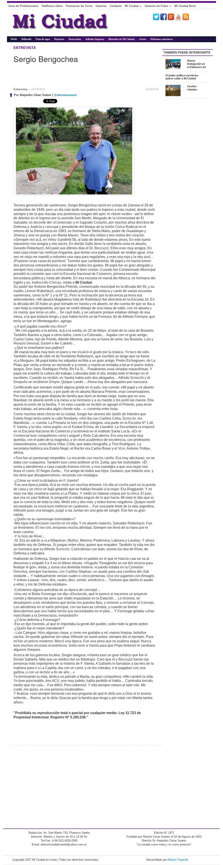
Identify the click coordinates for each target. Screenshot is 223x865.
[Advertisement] (77, 74)
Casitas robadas (192, 88)
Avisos (142, 39)
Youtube (178, 16)
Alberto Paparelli (177, 859)
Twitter (156, 16)
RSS (185, 16)
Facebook (163, 16)
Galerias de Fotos (157, 6)
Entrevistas (75, 39)
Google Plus (171, 16)
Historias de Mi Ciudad (121, 39)
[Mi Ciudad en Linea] (70, 24)
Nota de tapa (42, 39)
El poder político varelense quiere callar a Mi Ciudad (182, 77)
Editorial (26, 39)
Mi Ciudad (132, 6)
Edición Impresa (95, 39)
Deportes (59, 39)
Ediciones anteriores (161, 39)
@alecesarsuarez (65, 95)
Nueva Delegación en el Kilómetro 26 (196, 64)
